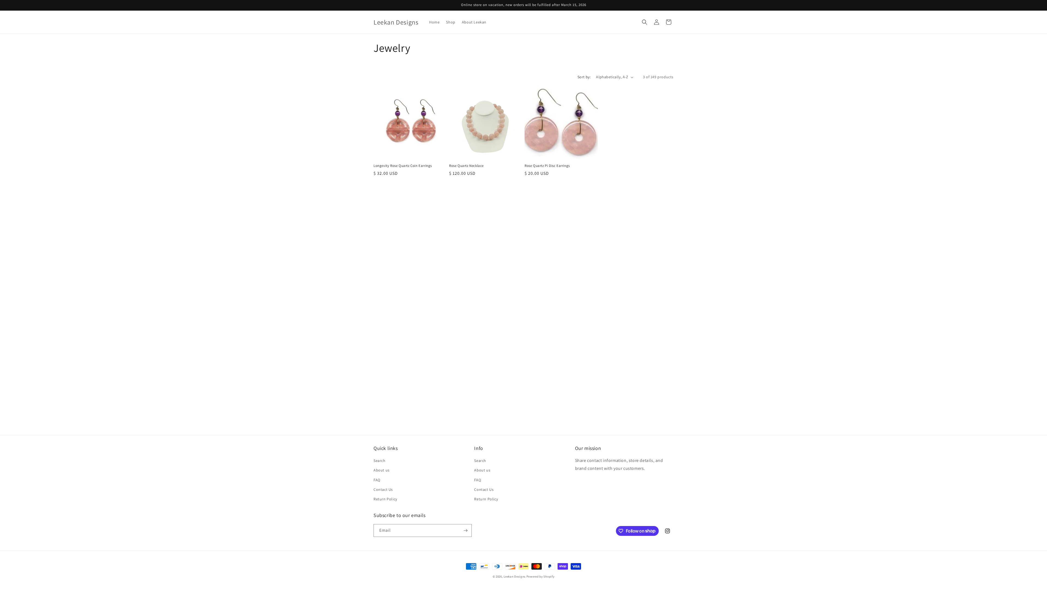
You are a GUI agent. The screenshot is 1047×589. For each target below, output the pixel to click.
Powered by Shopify (540, 576)
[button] (645, 22)
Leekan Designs (515, 576)
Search (380, 460)
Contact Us (383, 489)
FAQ (377, 479)
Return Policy (385, 499)
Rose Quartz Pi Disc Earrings (547, 166)
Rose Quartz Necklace (466, 166)
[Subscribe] (465, 530)
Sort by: (584, 76)
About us (382, 470)
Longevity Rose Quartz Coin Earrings (403, 166)
